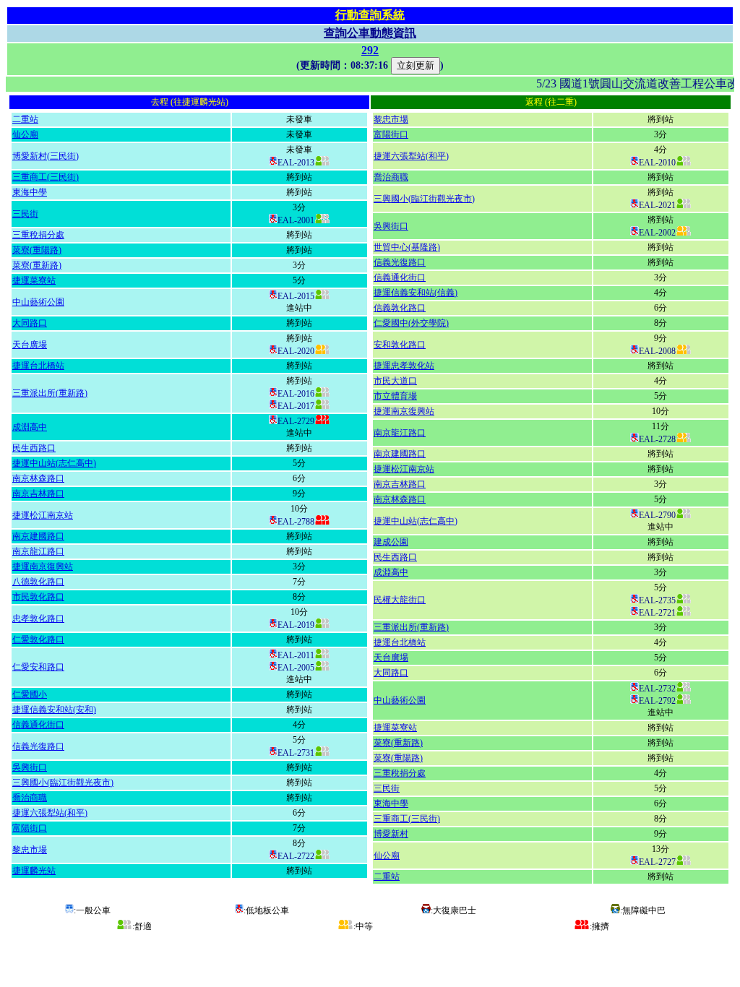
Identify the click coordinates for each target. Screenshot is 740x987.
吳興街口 (29, 767)
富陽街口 (29, 828)
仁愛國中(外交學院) (411, 323)
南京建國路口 (38, 536)
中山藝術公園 (38, 302)
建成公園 (391, 542)
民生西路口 (34, 448)
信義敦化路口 (400, 308)
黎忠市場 (29, 850)
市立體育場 (395, 396)
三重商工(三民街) (45, 177)
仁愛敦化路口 (38, 639)
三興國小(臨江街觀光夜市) (62, 782)
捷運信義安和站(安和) (54, 709)
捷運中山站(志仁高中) (54, 463)
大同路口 (29, 323)
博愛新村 (391, 834)
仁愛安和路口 (38, 667)
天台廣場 (29, 345)
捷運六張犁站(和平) (49, 813)
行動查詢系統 (370, 15)
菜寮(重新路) (36, 265)
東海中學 (29, 192)
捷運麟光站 (34, 871)
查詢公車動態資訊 (370, 33)
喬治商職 (29, 798)
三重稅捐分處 (38, 235)
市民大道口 (395, 381)
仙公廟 (25, 134)
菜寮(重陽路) (36, 250)
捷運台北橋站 (38, 366)
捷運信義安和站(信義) (415, 293)
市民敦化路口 (38, 597)
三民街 (25, 214)
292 (370, 50)
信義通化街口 (38, 725)
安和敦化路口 (400, 345)
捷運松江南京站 (42, 515)
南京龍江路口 (38, 551)
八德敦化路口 (38, 582)
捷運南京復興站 (42, 566)
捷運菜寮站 (34, 280)
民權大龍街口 (400, 600)
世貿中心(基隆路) (407, 247)
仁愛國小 (29, 694)
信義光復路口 (38, 746)
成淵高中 (29, 427)
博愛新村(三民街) (45, 156)
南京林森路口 (38, 478)
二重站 (25, 119)
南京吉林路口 (38, 493)
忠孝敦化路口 (38, 618)
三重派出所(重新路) (49, 393)
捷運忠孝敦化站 (404, 366)
